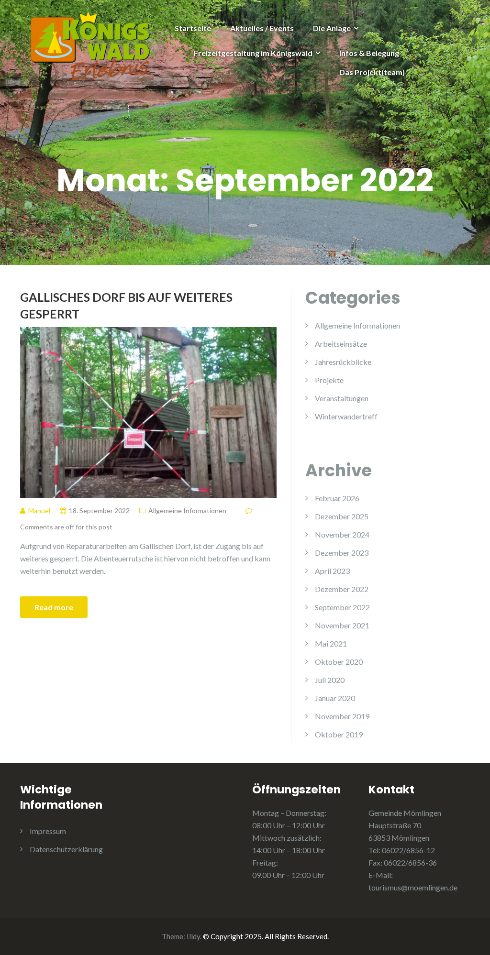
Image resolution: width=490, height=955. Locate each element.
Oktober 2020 (339, 661)
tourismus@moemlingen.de (412, 887)
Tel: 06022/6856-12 (401, 850)
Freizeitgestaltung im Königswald (253, 52)
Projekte (329, 379)
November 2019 (342, 716)
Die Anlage (332, 28)
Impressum (48, 830)
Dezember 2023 (341, 552)
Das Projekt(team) (372, 72)
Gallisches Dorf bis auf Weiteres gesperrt (126, 305)
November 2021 (342, 625)
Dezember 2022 (341, 588)
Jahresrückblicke (343, 361)
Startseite (193, 28)
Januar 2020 (335, 698)
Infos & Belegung (369, 52)
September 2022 (342, 607)
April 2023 (332, 570)
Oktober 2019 (339, 734)
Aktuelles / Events (262, 28)
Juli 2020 (330, 679)
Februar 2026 (337, 498)
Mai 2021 (331, 643)
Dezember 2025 (341, 516)
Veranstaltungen (341, 398)
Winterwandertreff (346, 416)
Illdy (193, 936)
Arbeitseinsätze (341, 343)
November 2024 (342, 534)
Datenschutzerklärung (66, 849)
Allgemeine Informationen (187, 510)
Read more (53, 607)
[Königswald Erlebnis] (90, 44)
